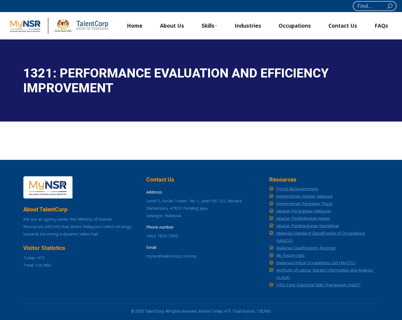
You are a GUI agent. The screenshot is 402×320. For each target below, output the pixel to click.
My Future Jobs (290, 255)
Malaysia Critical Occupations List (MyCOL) (316, 262)
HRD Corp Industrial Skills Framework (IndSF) (318, 284)
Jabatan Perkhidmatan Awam (303, 218)
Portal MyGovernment (297, 188)
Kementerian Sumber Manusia (304, 196)
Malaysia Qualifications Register (306, 247)
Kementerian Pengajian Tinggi (304, 203)
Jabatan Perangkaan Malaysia (303, 211)
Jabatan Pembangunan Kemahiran (307, 225)
